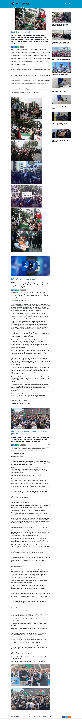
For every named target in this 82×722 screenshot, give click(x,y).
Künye (35, 716)
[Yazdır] (23, 47)
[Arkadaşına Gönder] (21, 47)
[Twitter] (14, 47)
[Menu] (66, 3)
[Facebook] (12, 47)
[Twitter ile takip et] (66, 717)
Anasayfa (31, 716)
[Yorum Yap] (25, 290)
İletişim (39, 716)
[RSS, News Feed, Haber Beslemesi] (69, 717)
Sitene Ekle (50, 716)
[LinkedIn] (16, 47)
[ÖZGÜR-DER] (20, 3)
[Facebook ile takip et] (63, 717)
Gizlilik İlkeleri (44, 716)
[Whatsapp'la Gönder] (18, 47)
